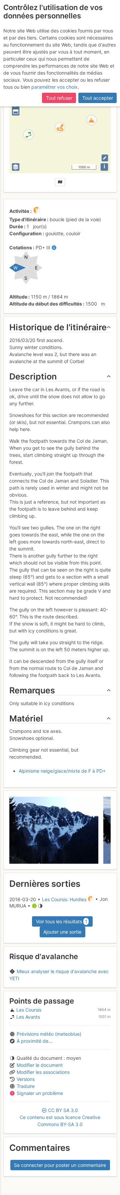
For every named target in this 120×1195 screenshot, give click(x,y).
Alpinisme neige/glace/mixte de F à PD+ (62, 771)
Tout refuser (59, 98)
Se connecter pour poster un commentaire (60, 1165)
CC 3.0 (60, 1117)
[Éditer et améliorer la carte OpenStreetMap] (105, 158)
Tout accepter (97, 98)
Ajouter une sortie (62, 932)
